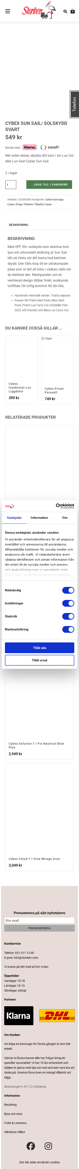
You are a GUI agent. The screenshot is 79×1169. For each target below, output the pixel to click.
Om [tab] (64, 517)
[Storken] (35, 9)
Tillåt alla (39, 648)
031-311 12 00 (24, 953)
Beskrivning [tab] (18, 224)
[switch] (68, 603)
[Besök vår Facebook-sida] (31, 1146)
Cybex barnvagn (54, 199)
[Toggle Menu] (8, 11)
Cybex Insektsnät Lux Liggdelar (20, 387)
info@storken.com (26, 957)
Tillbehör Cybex (43, 204)
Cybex (10, 204)
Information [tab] (39, 517)
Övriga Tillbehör (24, 204)
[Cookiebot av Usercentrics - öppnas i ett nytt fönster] (56, 506)
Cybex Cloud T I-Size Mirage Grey (34, 859)
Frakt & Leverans (15, 1123)
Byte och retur (13, 1114)
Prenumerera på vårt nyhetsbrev (39, 913)
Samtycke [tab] (14, 517)
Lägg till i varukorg (51, 184)
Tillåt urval (39, 660)
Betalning (10, 1104)
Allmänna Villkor (14, 1132)
